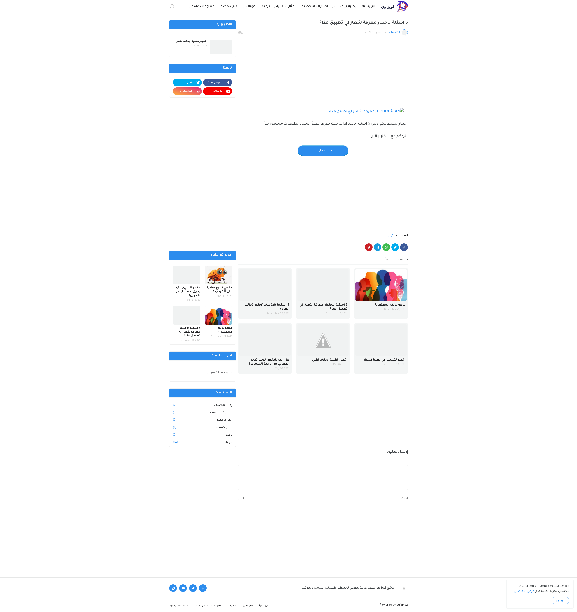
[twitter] (193, 588)
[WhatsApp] (386, 247)
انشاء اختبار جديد (179, 605)
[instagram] (173, 588)
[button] (172, 6)
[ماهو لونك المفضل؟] (381, 285)
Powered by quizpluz (394, 605)
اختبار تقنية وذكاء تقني (329, 360)
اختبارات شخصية (202, 412)
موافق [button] (560, 600)
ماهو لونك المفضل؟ (390, 305)
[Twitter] (395, 247)
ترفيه (202, 435)
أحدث (404, 498)
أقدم (241, 498)
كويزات (389, 235)
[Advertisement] (323, 73)
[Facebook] (404, 247)
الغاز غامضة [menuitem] (230, 6)
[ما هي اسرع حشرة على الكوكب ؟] (218, 275)
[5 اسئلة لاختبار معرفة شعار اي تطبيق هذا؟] (322, 285)
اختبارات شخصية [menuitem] (315, 6)
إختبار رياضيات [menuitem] (345, 6)
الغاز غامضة (202, 420)
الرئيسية (264, 605)
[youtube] (183, 588)
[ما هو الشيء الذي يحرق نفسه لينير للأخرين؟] (186, 275)
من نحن (248, 605)
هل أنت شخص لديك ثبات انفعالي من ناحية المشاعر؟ (268, 362)
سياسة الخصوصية (208, 605)
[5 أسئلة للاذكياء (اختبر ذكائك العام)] (265, 285)
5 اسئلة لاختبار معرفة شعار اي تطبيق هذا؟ (323, 307)
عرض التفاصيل (524, 591)
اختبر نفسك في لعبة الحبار (384, 360)
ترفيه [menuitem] (266, 6)
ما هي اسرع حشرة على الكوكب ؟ (219, 289)
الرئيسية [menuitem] (368, 6)
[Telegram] (377, 247)
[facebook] (203, 588)
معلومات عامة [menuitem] (203, 6)
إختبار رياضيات (202, 405)
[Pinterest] (369, 247)
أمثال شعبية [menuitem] (285, 6)
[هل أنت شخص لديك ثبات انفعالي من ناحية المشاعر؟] (265, 340)
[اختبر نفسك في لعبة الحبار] (381, 340)
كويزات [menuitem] (251, 6)
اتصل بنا (232, 605)
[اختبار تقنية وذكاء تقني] (322, 340)
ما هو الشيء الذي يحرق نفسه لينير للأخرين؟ (187, 291)
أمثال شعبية (202, 427)
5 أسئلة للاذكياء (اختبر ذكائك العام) (267, 307)
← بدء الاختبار (323, 150)
